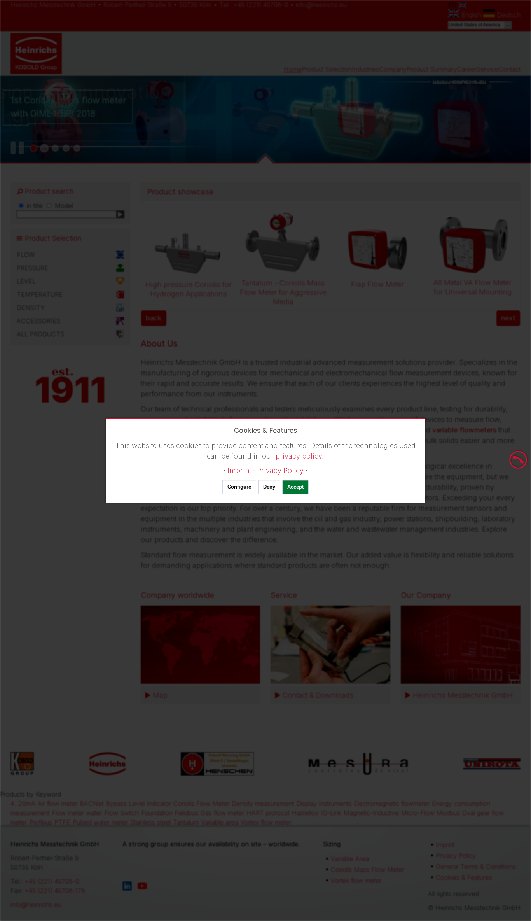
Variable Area (350, 859)
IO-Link (331, 813)
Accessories (38, 321)
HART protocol (267, 813)
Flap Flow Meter (377, 284)
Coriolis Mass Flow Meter (367, 870)
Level (26, 281)
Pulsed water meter (100, 822)
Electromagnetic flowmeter (392, 803)
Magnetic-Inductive (371, 813)
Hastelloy (305, 813)
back (154, 318)
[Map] (200, 645)
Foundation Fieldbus (169, 813)
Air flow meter (57, 803)
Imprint (445, 845)
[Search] (120, 214)
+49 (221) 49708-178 (54, 891)
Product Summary (432, 69)
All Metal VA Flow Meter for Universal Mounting (472, 287)
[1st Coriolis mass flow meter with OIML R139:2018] (33, 148)
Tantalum (186, 822)
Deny (269, 487)
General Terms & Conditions (476, 866)
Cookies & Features (464, 877)
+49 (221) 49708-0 (260, 5)
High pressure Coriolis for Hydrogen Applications (188, 289)
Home (293, 69)
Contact (509, 69)
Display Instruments (323, 803)
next (508, 318)
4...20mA (22, 803)
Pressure (32, 268)
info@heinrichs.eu (321, 5)
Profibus (40, 822)
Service (487, 69)
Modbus (448, 813)
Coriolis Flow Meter (201, 803)
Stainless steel (150, 822)
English (471, 15)
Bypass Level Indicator (138, 803)
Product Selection (327, 69)
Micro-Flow (417, 813)
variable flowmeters (464, 430)
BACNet (91, 803)
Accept (295, 487)
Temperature (40, 294)
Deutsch (508, 15)
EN (453, 5)
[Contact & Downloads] (330, 645)
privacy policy (299, 456)
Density (31, 308)
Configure (239, 487)
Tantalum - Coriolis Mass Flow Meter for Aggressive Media (283, 292)
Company (393, 69)
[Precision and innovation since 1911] (44, 148)
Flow (26, 255)
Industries (365, 69)
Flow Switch (121, 813)
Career (467, 69)
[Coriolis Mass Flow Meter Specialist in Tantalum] (66, 148)
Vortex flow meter (266, 822)
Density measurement (263, 803)
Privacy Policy (456, 856)
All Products (40, 334)
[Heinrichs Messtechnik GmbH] (461, 645)
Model (64, 206)
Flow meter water (77, 813)
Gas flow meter (222, 813)
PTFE (62, 822)
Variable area (219, 822)
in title (35, 206)
